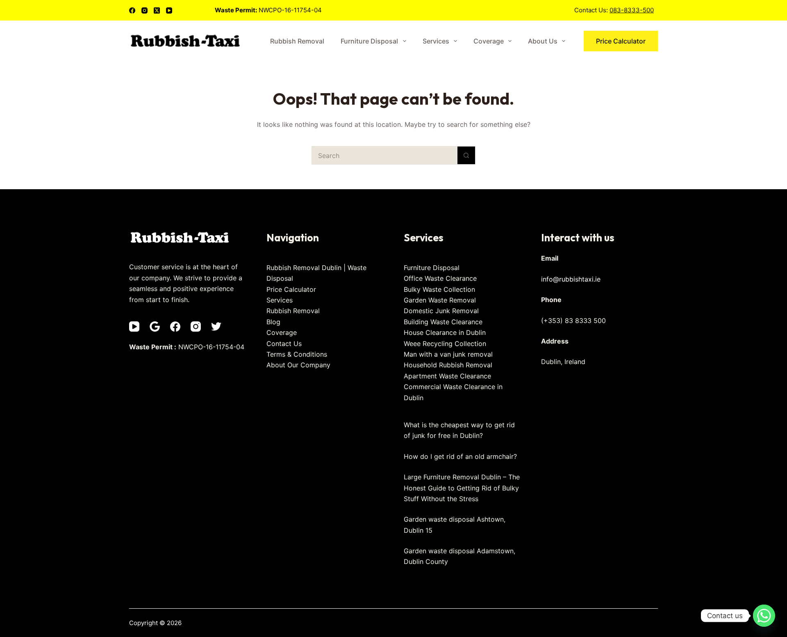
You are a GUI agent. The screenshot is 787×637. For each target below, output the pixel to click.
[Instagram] (144, 10)
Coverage (488, 41)
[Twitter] (216, 326)
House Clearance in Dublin (445, 332)
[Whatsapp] (764, 616)
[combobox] (384, 155)
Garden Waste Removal (440, 300)
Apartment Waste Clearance (447, 376)
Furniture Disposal (369, 41)
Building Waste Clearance (443, 322)
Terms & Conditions (296, 354)
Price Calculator (621, 41)
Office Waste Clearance (440, 278)
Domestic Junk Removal (441, 311)
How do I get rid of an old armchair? (460, 456)
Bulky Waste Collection (439, 289)
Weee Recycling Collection (445, 343)
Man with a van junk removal (448, 354)
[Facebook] (132, 10)
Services (436, 41)
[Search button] (466, 155)
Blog (273, 322)
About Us (542, 41)
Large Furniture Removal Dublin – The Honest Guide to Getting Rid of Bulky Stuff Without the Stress (462, 488)
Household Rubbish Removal (448, 365)
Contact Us (284, 343)
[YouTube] (169, 10)
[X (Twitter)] (157, 10)
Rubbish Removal (297, 41)
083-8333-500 (632, 10)
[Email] (155, 326)
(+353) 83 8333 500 (573, 320)
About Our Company (298, 365)
